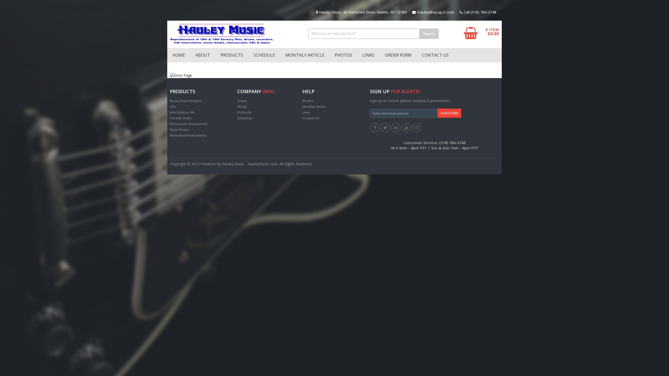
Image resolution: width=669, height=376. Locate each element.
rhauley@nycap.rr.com (435, 12)
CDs (173, 106)
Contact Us (435, 55)
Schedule (264, 55)
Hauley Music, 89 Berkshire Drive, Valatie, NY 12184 (362, 12)
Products (232, 55)
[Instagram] (416, 127)
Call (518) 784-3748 (479, 12)
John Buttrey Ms (182, 112)
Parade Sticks (181, 118)
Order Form (398, 55)
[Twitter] (385, 127)
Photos (343, 55)
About (202, 55)
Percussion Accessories (188, 123)
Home (178, 55)
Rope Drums (179, 129)
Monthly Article (304, 55)
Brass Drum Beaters (186, 100)
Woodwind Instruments (188, 135)
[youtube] (406, 127)
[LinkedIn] (395, 127)
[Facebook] (374, 127)
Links (368, 55)
